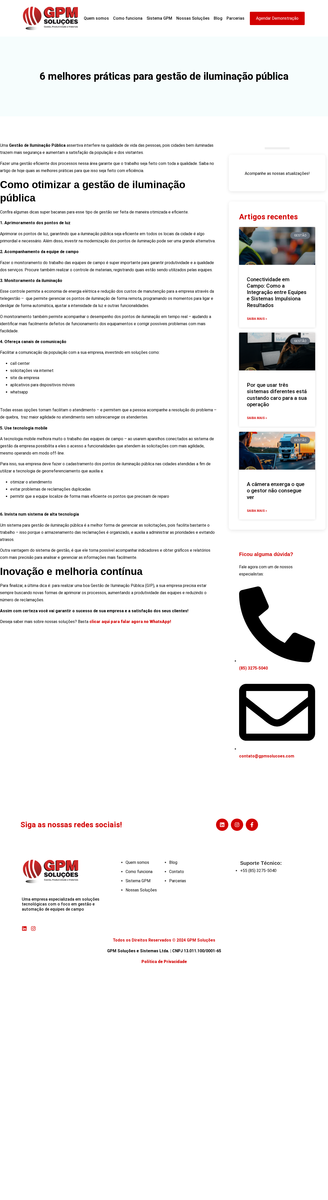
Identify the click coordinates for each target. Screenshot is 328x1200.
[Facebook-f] (252, 825)
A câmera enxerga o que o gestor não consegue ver (275, 490)
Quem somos (96, 18)
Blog (218, 18)
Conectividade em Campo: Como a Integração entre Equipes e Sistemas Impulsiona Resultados (276, 292)
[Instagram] (237, 825)
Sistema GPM (159, 18)
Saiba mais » (257, 319)
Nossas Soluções (193, 18)
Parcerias (235, 18)
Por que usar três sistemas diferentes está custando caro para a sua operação (277, 394)
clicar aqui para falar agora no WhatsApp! (130, 621)
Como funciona (127, 18)
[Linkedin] (222, 825)
